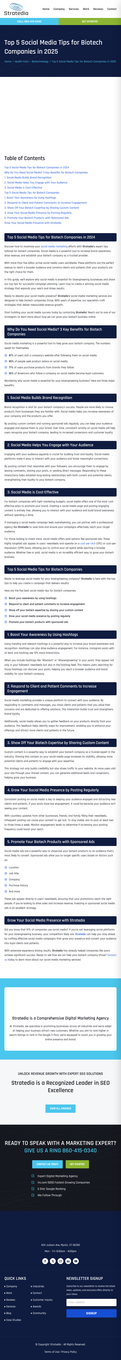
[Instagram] (60, 1261)
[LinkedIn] (68, 1261)
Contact (37, 1293)
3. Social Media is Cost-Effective (23, 188)
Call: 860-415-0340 (29, 21)
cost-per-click (87, 543)
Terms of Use (51, 1352)
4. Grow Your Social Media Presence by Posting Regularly (38, 213)
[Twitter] (53, 1261)
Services (10, 1306)
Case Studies (13, 1320)
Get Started (90, 21)
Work (9, 1293)
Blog (8, 1313)
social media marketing (54, 246)
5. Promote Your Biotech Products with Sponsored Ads (36, 218)
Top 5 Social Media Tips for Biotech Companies (31, 193)
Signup (91, 1313)
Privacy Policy (69, 1352)
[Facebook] (45, 1261)
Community (39, 1313)
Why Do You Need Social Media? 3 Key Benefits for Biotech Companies (46, 172)
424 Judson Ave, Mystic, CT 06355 (60, 1245)
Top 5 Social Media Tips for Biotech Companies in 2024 (36, 167)
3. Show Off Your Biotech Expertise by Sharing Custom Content (41, 208)
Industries (38, 1286)
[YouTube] (76, 1261)
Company (11, 1286)
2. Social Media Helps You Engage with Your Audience (35, 183)
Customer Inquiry (43, 1300)
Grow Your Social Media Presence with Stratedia (32, 223)
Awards (37, 1306)
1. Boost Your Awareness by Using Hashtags (30, 198)
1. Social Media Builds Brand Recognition (27, 177)
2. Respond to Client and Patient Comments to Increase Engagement (45, 203)
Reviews (10, 1300)
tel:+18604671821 (13, 1225)
